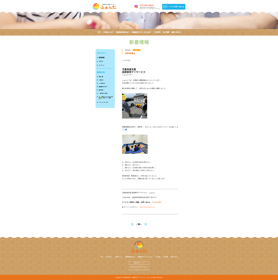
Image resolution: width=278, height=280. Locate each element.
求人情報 (165, 256)
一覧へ (139, 224)
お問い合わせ (173, 256)
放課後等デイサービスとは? (145, 256)
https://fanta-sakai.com (147, 207)
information (109, 256)
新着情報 (101, 57)
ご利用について (118, 256)
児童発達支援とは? (130, 256)
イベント (101, 65)
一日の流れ (158, 256)
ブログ (100, 61)
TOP (102, 256)
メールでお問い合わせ (175, 7)
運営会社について (139, 263)
